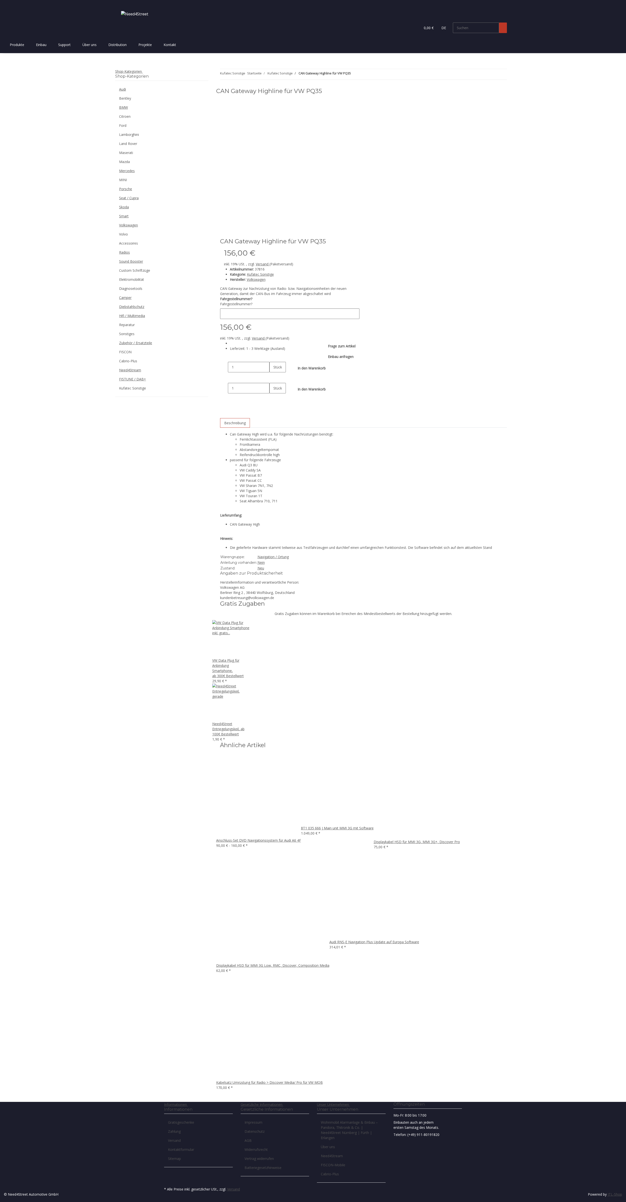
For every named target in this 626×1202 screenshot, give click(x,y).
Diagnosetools (130, 288)
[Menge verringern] (224, 367)
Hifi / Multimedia (132, 315)
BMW (123, 107)
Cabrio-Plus (128, 361)
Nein (261, 562)
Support (64, 44)
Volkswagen (128, 225)
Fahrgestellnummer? (236, 304)
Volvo (123, 234)
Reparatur (127, 324)
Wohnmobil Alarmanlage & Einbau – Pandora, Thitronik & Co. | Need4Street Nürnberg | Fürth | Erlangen (349, 1130)
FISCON (125, 352)
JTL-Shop (615, 1194)
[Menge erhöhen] (273, 377)
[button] (415, 27)
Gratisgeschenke (181, 1122)
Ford (122, 125)
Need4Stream (130, 370)
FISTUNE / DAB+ (132, 379)
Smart (124, 216)
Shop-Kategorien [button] (129, 71)
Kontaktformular (181, 1149)
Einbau (41, 44)
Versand (262, 264)
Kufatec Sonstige (260, 274)
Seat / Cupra (129, 198)
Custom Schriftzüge (134, 270)
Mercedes (127, 170)
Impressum (253, 1122)
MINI (123, 179)
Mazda (124, 161)
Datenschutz (255, 1131)
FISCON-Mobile (333, 1165)
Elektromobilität (131, 279)
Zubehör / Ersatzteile (135, 343)
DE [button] (444, 27)
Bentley (125, 98)
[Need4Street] (134, 13)
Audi (122, 89)
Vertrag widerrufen (259, 1158)
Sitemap (174, 1158)
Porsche (125, 189)
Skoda (124, 207)
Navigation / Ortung (273, 556)
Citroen (125, 116)
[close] (330, 93)
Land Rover (128, 143)
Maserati (126, 152)
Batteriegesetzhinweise (263, 1167)
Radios (124, 252)
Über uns (89, 44)
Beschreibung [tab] (235, 423)
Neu (260, 568)
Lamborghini (129, 134)
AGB (248, 1140)
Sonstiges (126, 333)
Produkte (17, 44)
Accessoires (128, 243)
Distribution (117, 44)
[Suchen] (503, 28)
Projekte (145, 44)
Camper (125, 297)
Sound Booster (131, 261)
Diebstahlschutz (131, 306)
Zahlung (174, 1131)
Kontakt (170, 44)
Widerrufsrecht (256, 1149)
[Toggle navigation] (121, 4)
